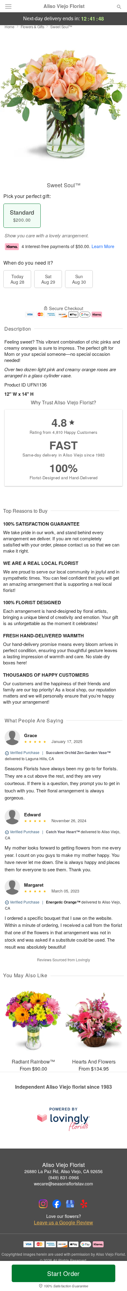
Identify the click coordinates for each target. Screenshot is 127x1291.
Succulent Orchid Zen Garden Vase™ (78, 752)
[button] (114, 1277)
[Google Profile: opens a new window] (70, 1204)
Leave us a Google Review (63, 1222)
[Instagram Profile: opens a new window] (43, 1204)
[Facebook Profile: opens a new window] (56, 1204)
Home (9, 26)
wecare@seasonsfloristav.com (63, 1183)
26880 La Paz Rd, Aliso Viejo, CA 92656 (63, 1171)
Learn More (103, 246)
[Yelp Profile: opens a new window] (84, 1204)
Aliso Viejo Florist (63, 6)
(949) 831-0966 (63, 1177)
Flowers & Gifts (32, 26)
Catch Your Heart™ (63, 831)
